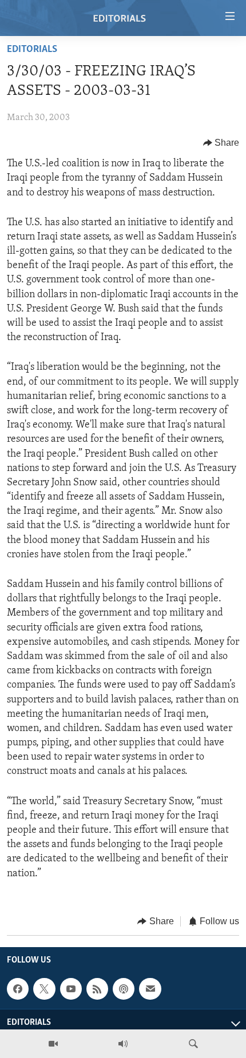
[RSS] (97, 989)
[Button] (221, 142)
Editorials (32, 50)
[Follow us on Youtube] (71, 989)
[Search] (193, 1043)
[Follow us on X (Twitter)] (44, 989)
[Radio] (123, 1043)
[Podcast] (123, 989)
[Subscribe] (150, 989)
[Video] (53, 1043)
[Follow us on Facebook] (18, 989)
